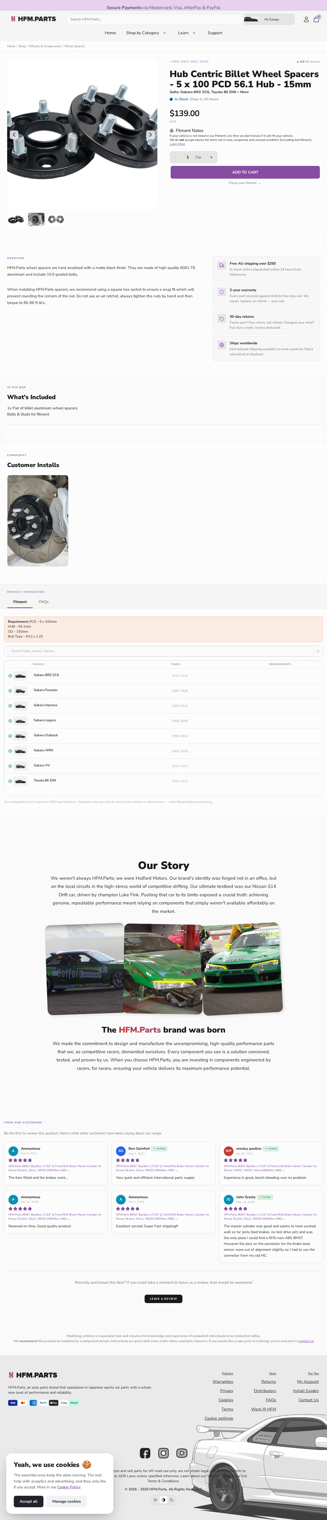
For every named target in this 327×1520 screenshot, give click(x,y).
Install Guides (306, 1391)
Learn (183, 33)
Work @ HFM (263, 1409)
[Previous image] (14, 134)
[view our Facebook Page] (145, 1453)
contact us (306, 1341)
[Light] (155, 1500)
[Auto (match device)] (163, 1500)
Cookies (226, 1400)
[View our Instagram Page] (163, 1453)
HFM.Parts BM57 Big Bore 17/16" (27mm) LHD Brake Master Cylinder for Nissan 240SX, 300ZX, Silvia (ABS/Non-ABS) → (270, 1168)
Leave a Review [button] (163, 1299)
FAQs (271, 1400)
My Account (308, 1381)
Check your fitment (245, 183)
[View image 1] (16, 219)
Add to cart (245, 172)
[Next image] (150, 134)
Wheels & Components (45, 46)
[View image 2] (36, 219)
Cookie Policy (68, 1487)
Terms (227, 1409)
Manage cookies (66, 1501)
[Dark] (172, 1500)
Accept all (29, 1501)
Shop (22, 46)
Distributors (265, 1391)
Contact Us (309, 1400)
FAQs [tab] (43, 601)
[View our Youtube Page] (182, 1453)
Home (110, 33)
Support (215, 33)
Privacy (226, 1391)
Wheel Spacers (74, 46)
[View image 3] (56, 219)
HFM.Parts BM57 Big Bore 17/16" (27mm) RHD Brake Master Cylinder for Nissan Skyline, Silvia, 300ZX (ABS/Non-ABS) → (55, 1168)
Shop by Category (142, 33)
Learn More (177, 144)
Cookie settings (219, 1418)
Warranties (223, 1381)
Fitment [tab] (20, 601)
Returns (268, 1381)
